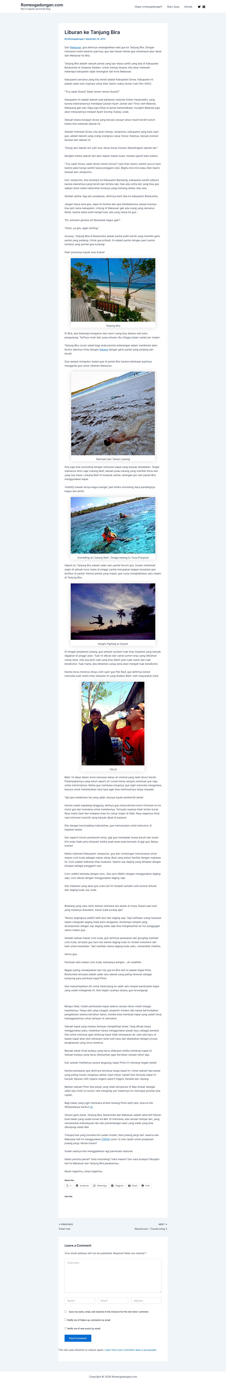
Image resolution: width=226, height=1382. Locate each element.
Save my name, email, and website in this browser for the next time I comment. (109, 1311)
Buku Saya (173, 6)
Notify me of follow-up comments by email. (89, 1320)
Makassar (75, 47)
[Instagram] (203, 6)
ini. (91, 1106)
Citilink (106, 1139)
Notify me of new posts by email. (84, 1328)
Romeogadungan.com (42, 4)
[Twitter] (199, 6)
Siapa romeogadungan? (148, 6)
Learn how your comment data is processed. (131, 1349)
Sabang (103, 349)
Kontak (188, 6)
